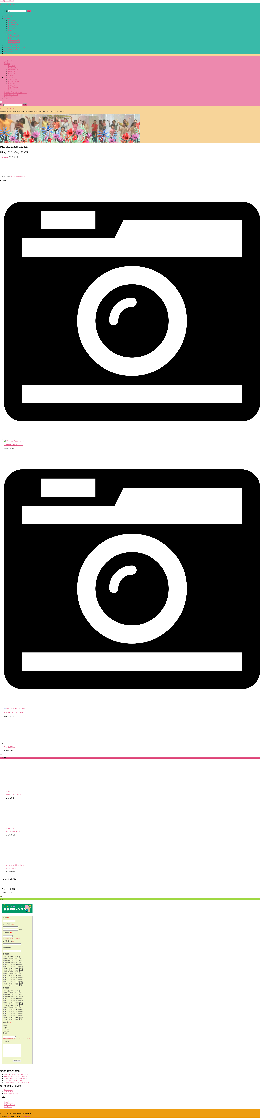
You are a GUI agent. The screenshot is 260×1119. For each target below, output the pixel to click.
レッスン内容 (12, 34)
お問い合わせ (8, 51)
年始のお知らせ (11, 868)
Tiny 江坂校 (11, 20)
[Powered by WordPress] (8, 1117)
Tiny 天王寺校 (12, 22)
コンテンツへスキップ (7, 1)
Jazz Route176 (8, 1092)
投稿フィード (8, 1103)
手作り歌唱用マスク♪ (11, 747)
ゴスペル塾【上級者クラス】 (13, 1080)
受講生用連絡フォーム (11, 49)
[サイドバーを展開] (1, 896)
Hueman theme (25, 1117)
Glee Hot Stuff (8, 1090)
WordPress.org (8, 1107)
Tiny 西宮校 (11, 28)
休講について (12, 44)
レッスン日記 (10, 791)
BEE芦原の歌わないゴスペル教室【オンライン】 (19, 1082)
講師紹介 (11, 30)
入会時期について (14, 40)
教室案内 (7, 19)
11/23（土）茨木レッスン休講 (13, 713)
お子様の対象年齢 (14, 36)
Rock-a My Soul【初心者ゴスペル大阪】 (16, 1076)
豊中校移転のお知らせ (13, 832)
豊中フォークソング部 (11, 1093)
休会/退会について (14, 42)
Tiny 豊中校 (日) (13, 24)
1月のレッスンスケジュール (15, 795)
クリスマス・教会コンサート (13, 445)
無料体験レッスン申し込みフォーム (15, 48)
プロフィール (8, 17)
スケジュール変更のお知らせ (15, 865)
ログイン (7, 1101)
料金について (12, 38)
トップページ (8, 15)
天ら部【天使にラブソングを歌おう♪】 (16, 1078)
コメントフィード (9, 1105)
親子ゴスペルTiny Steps (7, 4)
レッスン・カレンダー (11, 46)
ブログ (6, 53)
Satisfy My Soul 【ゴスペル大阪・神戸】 (16, 1074)
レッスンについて (9, 32)
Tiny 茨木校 (11, 26)
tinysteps (5, 157)
